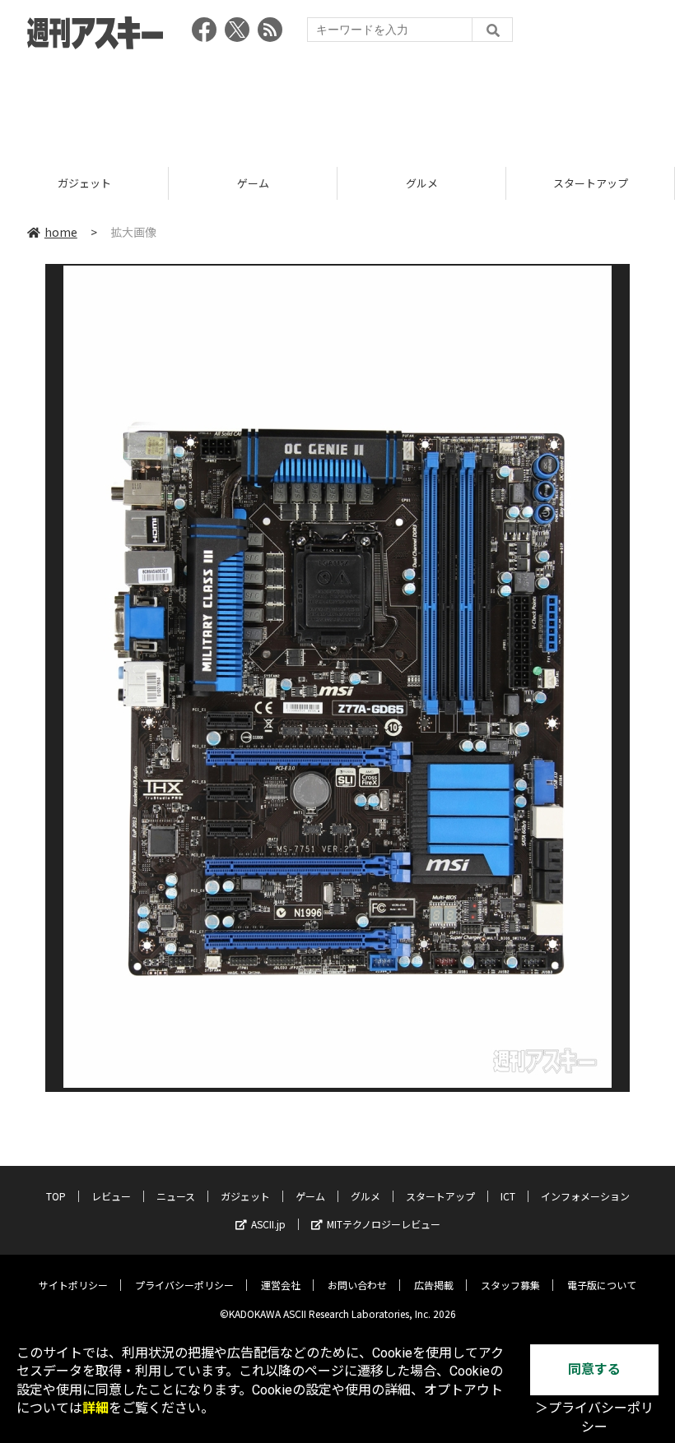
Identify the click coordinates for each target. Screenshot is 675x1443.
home (60, 232)
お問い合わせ (357, 1285)
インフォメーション (585, 1196)
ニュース (175, 1196)
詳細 (95, 1408)
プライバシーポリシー (184, 1285)
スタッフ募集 (510, 1285)
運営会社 (280, 1285)
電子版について (601, 1285)
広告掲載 (434, 1285)
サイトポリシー (73, 1285)
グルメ (422, 183)
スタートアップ (590, 183)
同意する (594, 1369)
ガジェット (84, 183)
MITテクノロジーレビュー (383, 1224)
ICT (507, 1196)
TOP (56, 1196)
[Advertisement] (337, 103)
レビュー (111, 1196)
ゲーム (253, 183)
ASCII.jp (268, 1224)
